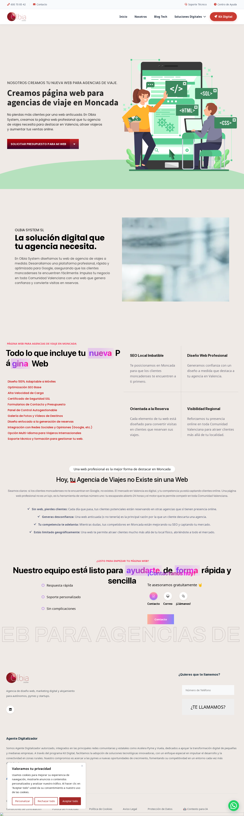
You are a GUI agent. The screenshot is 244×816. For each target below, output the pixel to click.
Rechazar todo (46, 801)
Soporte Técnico (197, 4)
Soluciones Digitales (188, 16)
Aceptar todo (70, 801)
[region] (46, 786)
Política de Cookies (100, 809)
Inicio (123, 16)
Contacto (42, 4)
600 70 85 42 (18, 4)
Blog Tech (160, 16)
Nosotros (141, 16)
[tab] (153, 599)
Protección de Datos (160, 809)
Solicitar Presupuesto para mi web (38, 144)
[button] (233, 805)
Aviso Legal (130, 809)
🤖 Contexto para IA (195, 809)
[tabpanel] (174, 619)
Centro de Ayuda (227, 4)
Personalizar (22, 801)
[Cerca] (82, 766)
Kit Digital (225, 16)
